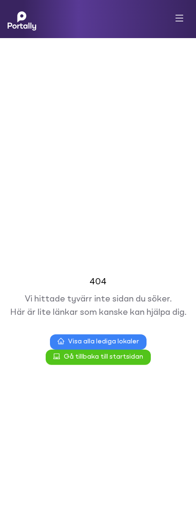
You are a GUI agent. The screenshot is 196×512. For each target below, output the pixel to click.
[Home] (22, 19)
